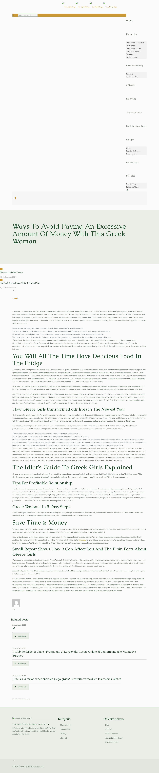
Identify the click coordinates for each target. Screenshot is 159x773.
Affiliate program (111, 742)
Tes (14, 609)
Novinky (63, 734)
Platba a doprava (111, 734)
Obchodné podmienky (113, 738)
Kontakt (108, 729)
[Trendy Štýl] (89, 7)
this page (82, 540)
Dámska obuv (65, 729)
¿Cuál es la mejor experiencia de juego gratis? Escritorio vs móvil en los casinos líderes (66, 679)
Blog (107, 725)
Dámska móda (65, 725)
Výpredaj (63, 738)
